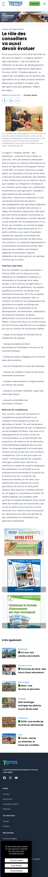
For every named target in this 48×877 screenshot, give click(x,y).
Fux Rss (6, 794)
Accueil (6, 821)
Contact (6, 826)
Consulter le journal (10, 804)
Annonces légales (10, 838)
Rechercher (7, 799)
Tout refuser (16, 865)
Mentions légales (33, 859)
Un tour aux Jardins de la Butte (29, 654)
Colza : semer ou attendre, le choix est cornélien (28, 742)
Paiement (6, 809)
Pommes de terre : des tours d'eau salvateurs (32, 670)
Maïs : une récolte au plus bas (29, 687)
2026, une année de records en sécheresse (30, 723)
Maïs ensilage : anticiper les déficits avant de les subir (29, 706)
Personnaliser (16, 870)
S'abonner (35, 4)
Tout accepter (16, 860)
